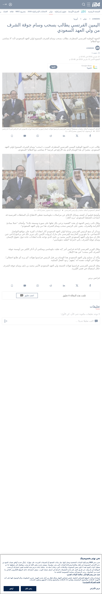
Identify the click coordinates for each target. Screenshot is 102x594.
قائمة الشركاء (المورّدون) (91, 582)
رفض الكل (28, 589)
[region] (51, 574)
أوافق (11, 589)
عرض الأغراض (95, 588)
